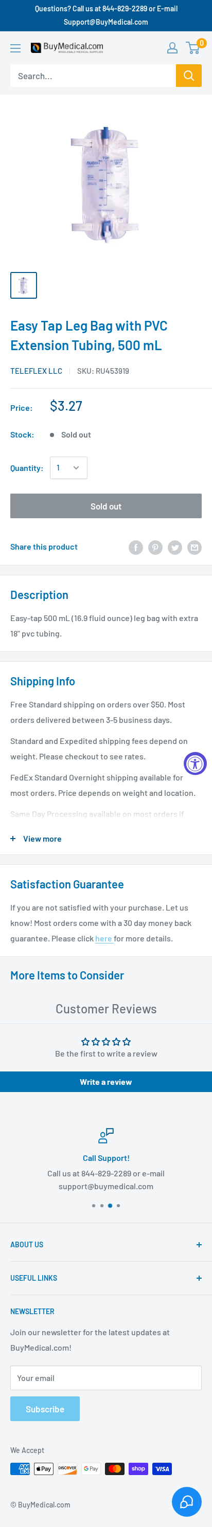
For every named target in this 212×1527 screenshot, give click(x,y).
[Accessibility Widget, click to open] (195, 763)
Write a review (106, 1081)
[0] (193, 48)
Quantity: (27, 467)
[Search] (189, 75)
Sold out (106, 506)
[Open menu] (15, 48)
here (104, 938)
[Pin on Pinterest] (155, 547)
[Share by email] (194, 547)
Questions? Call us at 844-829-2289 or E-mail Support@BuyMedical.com (106, 15)
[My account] (172, 47)
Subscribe (45, 1409)
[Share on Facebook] (136, 547)
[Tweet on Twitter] (175, 547)
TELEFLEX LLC (36, 370)
